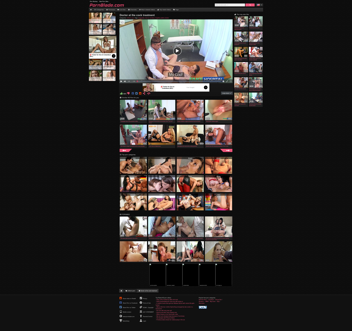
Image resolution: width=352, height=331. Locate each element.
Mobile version (126, 312)
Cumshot (211, 299)
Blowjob (190, 158)
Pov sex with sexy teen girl (164, 310)
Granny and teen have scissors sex (166, 312)
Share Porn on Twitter (128, 307)
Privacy (145, 298)
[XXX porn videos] (109, 7)
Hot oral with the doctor (240, 88)
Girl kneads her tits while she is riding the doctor (255, 89)
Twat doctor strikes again (212, 121)
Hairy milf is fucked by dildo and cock (167, 299)
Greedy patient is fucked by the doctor (255, 104)
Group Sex (133, 195)
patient (162, 18)
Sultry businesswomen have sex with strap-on (169, 301)
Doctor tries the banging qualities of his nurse (217, 146)
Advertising (125, 321)
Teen (218, 195)
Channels (133, 10)
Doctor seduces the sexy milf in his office (240, 59)
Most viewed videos (148, 10)
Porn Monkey (94, 1)
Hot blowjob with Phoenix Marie (165, 318)
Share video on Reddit (129, 298)
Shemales (202, 303)
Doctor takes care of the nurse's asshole (255, 59)
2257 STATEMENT (148, 312)
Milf (190, 195)
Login (144, 321)
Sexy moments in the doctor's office (254, 43)
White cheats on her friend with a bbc (167, 314)
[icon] (91, 10)
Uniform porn (130, 18)
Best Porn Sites (103, 1)
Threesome (162, 176)
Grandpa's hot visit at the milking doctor (187, 146)
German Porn (133, 176)
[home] (121, 291)
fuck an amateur (150, 18)
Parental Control (147, 316)
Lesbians (161, 195)
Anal (162, 158)
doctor (167, 18)
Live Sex (122, 10)
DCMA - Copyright (148, 307)
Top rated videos (165, 10)
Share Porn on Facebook (129, 303)
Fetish (190, 176)
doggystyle (141, 18)
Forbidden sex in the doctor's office (129, 121)
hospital (157, 18)
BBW (206, 301)
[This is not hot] (128, 94)
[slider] (179, 81)
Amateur (133, 158)
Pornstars (111, 10)
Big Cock (212, 301)
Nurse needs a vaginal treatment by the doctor (188, 121)
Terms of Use (147, 303)
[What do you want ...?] (250, 4)
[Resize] (227, 81)
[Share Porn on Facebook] (133, 94)
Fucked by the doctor (254, 27)
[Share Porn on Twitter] (136, 94)
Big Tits (219, 176)
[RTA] (203, 308)
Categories (100, 10)
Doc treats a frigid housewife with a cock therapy (133, 146)
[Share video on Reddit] (140, 94)
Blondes (219, 158)
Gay (218, 301)
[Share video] (144, 94)
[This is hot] (121, 94)
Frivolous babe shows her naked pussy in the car (170, 320)
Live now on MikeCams (155, 146)
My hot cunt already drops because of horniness (170, 316)
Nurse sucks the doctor (240, 73)
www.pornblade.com (129, 316)
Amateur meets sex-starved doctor (239, 28)
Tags (177, 10)
